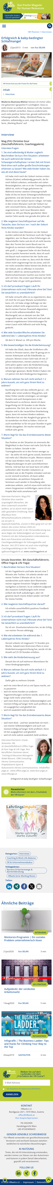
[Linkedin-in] (18, 1173)
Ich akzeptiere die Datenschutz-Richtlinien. (24, 1089)
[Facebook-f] (34, 1173)
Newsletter (18, 789)
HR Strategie (39, 984)
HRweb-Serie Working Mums (21, 876)
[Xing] (26, 1173)
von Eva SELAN (38, 47)
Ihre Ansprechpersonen (26, 1118)
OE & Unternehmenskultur (19, 862)
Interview (10, 94)
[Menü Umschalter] (4, 26)
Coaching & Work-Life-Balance (21, 858)
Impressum (28, 1182)
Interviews (47, 32)
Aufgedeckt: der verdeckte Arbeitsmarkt (19, 990)
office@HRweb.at (26, 1115)
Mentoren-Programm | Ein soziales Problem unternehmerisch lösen (24, 938)
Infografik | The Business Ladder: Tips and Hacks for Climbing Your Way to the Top (26, 1043)
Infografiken (39, 1036)
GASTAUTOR (24, 1055)
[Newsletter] (6, 791)
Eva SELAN (23, 951)
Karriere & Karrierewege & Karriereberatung (19, 870)
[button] (9, 886)
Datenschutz (43, 1182)
